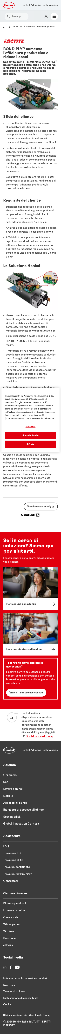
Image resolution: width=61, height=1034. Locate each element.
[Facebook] (10, 967)
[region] (30, 420)
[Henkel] (9, 750)
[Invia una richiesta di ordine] (30, 634)
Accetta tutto (30, 435)
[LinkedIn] (5, 967)
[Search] (9, 16)
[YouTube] (17, 967)
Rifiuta (30, 444)
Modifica (30, 427)
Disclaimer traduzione (39, 736)
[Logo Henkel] (9, 5)
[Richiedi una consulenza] (30, 588)
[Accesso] (46, 16)
